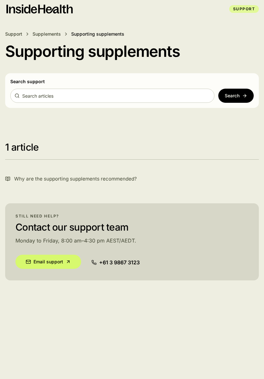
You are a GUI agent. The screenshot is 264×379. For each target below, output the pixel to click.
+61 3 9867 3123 (119, 262)
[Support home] (39, 8)
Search (232, 95)
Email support (48, 261)
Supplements (47, 34)
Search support (27, 81)
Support (244, 8)
